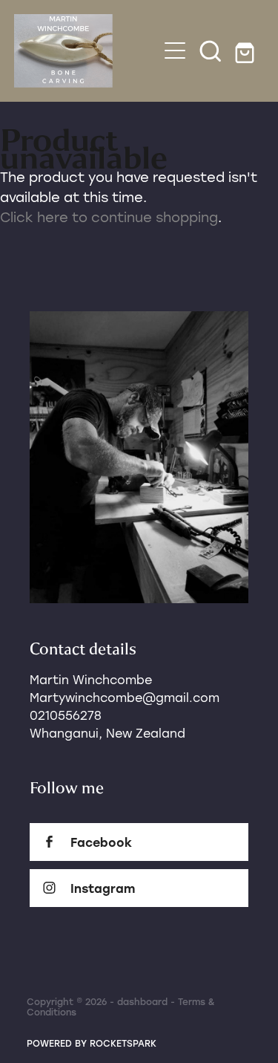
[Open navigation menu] (175, 50)
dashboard (142, 1001)
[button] (210, 50)
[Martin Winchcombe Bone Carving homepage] (86, 51)
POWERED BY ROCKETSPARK (91, 1043)
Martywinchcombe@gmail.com (124, 697)
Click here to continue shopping (109, 217)
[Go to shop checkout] (246, 50)
